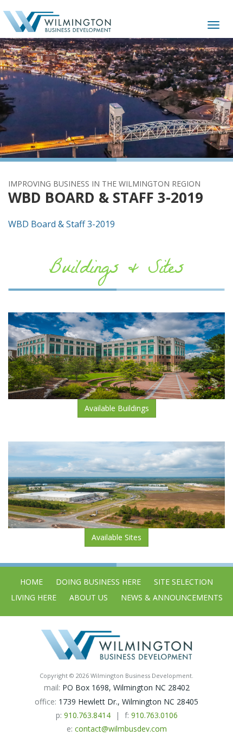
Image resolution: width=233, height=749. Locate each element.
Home (31, 582)
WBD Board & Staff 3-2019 (61, 224)
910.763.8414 (87, 715)
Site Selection (183, 582)
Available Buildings (117, 408)
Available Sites (116, 537)
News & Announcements (172, 597)
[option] (116, 98)
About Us (88, 597)
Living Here (33, 597)
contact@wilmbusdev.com (121, 729)
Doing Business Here (98, 582)
